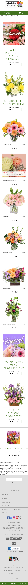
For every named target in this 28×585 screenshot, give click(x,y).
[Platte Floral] (14, 8)
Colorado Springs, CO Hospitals (14, 567)
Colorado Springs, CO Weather (10, 570)
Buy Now (14, 64)
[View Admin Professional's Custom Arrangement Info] (14, 33)
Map (15, 583)
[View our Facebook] (8, 518)
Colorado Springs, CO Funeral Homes (13, 565)
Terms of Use (14, 578)
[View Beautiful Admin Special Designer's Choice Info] (14, 346)
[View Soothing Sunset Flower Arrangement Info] (14, 237)
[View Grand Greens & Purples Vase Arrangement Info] (14, 309)
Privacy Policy (6, 576)
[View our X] (19, 518)
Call (5, 583)
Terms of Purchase (18, 576)
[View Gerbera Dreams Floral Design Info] (14, 129)
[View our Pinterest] (17, 518)
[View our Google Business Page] (11, 518)
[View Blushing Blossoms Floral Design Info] (14, 394)
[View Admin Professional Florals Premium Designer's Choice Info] (14, 165)
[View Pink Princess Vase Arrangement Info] (14, 201)
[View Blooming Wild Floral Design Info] (14, 273)
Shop (8, 12)
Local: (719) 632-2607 (14, 531)
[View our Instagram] (14, 518)
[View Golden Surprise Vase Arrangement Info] (14, 84)
